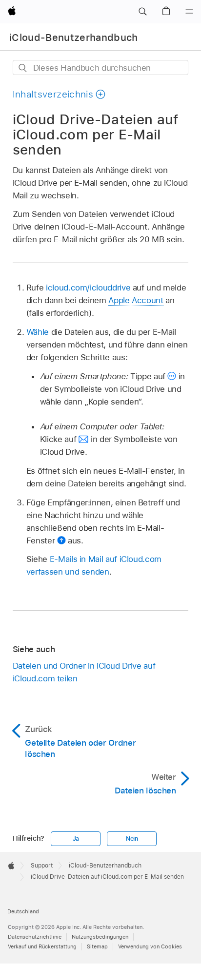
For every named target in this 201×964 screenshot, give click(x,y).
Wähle (37, 332)
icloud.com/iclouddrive (88, 287)
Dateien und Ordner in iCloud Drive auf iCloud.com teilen (84, 672)
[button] (142, 11)
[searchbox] (101, 67)
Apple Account (135, 300)
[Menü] (189, 11)
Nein (132, 838)
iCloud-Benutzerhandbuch (73, 37)
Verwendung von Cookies (150, 946)
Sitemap (97, 946)
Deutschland (23, 911)
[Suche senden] (23, 68)
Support (42, 865)
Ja (76, 838)
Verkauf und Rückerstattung (42, 946)
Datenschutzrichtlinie (34, 936)
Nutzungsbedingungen (100, 936)
